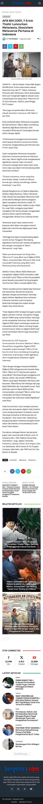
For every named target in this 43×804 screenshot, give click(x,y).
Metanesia (22, 460)
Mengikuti (22, 656)
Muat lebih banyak (21, 754)
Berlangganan (34, 656)
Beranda (5, 12)
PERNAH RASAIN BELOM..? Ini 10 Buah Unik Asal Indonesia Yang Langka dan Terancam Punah (30, 488)
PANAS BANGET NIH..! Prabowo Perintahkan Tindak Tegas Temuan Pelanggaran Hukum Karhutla (21, 544)
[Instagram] (18, 789)
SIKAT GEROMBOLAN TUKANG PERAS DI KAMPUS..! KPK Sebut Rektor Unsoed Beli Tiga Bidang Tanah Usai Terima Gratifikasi (21, 585)
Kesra (21, 538)
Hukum (21, 578)
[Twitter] (10, 46)
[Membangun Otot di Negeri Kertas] (8, 744)
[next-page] (7, 638)
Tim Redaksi (13, 39)
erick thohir (13, 460)
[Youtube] (31, 789)
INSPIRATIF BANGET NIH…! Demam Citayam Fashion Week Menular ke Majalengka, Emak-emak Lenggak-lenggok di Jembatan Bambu (11, 490)
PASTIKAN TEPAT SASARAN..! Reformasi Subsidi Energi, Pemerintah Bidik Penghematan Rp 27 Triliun (28, 731)
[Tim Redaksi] (4, 38)
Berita (12, 12)
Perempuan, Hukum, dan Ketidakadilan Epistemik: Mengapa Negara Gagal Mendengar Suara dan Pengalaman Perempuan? (21, 627)
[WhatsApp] (21, 46)
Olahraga (19, 741)
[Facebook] (4, 46)
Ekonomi (18, 12)
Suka (9, 656)
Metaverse (32, 460)
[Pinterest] (15, 46)
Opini (21, 621)
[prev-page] (3, 638)
